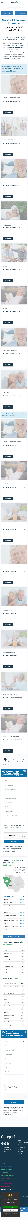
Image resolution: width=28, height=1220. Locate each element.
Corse (13, 996)
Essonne (13, 963)
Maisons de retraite (6, 1166)
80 (25, 762)
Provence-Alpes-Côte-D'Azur (13, 1025)
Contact (6, 1147)
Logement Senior (6, 1178)
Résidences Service (6, 1169)
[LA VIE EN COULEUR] (14, 168)
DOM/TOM (13, 999)
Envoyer (14, 841)
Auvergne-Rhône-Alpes (13, 983)
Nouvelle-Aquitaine (13, 1015)
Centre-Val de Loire (13, 993)
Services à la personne (8, 1175)
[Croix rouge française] (14, 337)
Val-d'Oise (13, 972)
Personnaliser (10, 1210)
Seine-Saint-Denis (13, 966)
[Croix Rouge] (14, 379)
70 (22, 762)
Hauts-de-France (13, 1006)
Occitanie (13, 1018)
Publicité (6, 1151)
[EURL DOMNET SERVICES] (14, 554)
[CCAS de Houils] (14, 597)
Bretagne (13, 990)
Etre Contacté (21, 13)
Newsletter (7, 1149)
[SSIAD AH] (14, 470)
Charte (20, 1144)
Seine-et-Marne (13, 959)
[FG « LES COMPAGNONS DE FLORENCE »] (14, 512)
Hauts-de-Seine (13, 953)
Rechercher (7, 13)
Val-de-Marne (13, 969)
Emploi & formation (7, 1183)
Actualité (3, 1163)
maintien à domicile (17, 47)
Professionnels (5, 1186)
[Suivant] (8, 764)
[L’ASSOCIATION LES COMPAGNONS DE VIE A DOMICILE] (14, 210)
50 (17, 762)
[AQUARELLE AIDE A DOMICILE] (14, 681)
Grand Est (13, 1002)
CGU (19, 1140)
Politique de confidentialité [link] (10, 1213)
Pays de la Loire (13, 1022)
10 (5, 762)
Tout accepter (10, 1207)
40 (14, 762)
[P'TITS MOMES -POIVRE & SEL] (14, 126)
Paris (13, 950)
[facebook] (2, 1143)
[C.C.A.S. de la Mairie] (14, 639)
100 (5, 764)
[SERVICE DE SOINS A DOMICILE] (14, 84)
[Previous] (2, 759)
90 (3, 764)
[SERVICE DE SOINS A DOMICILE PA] (14, 428)
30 (11, 762)
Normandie (13, 1012)
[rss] (8, 1143)
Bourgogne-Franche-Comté (13, 987)
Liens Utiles (4, 1172)
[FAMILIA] (14, 253)
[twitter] (5, 1143)
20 (8, 762)
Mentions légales (23, 1142)
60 (20, 762)
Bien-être (3, 1180)
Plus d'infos (8, 112)
